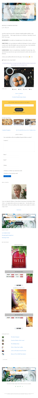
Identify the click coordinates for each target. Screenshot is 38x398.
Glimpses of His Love (19, 288)
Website (5, 165)
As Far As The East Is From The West (18, 350)
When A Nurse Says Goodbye (17, 347)
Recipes (24, 97)
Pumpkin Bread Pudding (7, 125)
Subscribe (19, 109)
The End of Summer (15, 337)
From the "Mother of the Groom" (17, 340)
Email (5, 159)
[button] (19, 77)
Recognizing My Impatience (8, 235)
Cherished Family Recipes (17, 97)
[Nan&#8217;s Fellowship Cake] (19, 122)
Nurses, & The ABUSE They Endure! (18, 354)
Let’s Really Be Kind (6, 233)
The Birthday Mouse (15, 343)
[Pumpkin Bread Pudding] (7, 122)
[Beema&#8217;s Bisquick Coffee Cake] (30, 122)
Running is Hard (5, 237)
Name (5, 154)
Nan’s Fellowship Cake (19, 125)
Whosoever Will (18, 244)
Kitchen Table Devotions (19, 10)
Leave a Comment (19, 93)
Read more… (19, 209)
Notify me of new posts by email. (11, 173)
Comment (6, 140)
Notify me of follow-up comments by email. (13, 170)
